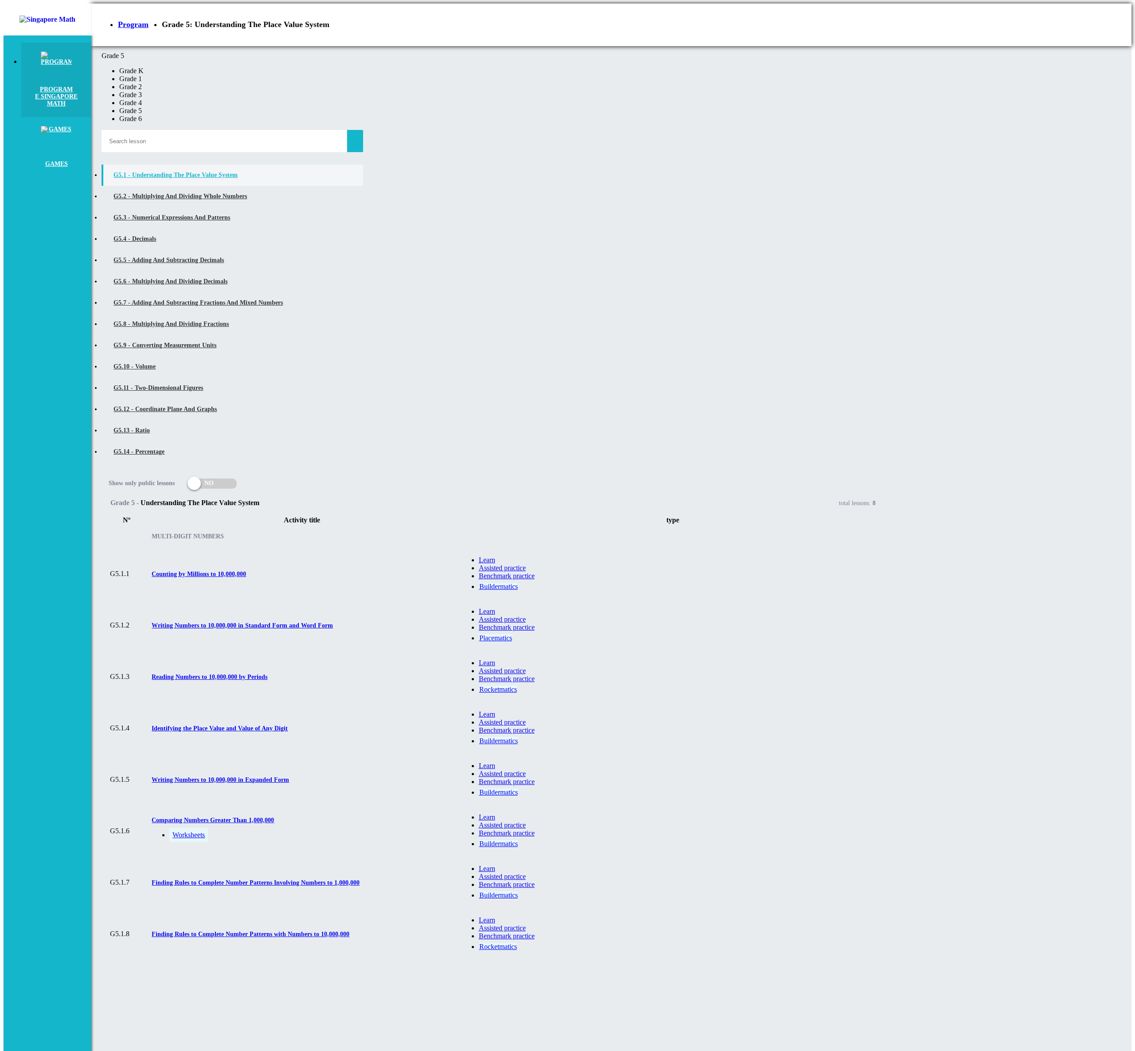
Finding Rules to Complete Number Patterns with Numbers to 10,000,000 (250, 934)
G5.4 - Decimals (135, 238)
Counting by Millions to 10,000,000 (199, 574)
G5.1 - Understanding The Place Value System (176, 175)
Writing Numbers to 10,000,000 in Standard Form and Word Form (242, 625)
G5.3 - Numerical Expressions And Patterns (172, 217)
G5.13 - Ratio (132, 430)
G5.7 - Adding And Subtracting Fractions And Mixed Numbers (198, 302)
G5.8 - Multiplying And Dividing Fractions (171, 324)
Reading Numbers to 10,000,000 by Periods (209, 677)
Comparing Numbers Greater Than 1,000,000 (213, 820)
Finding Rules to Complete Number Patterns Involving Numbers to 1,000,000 (256, 882)
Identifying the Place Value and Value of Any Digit (220, 728)
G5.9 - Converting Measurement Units (165, 345)
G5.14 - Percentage (139, 451)
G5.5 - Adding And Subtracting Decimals (169, 260)
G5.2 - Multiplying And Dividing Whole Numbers (180, 196)
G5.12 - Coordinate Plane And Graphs (165, 409)
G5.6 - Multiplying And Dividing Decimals (170, 281)
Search (355, 141)
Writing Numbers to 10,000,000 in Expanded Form (220, 779)
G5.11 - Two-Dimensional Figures (158, 387)
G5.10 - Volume (135, 366)
